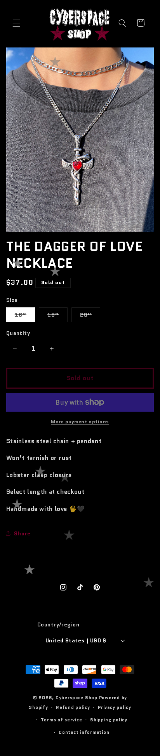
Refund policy (73, 707)
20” (90, 316)
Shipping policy (108, 720)
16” (25, 316)
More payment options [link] (80, 421)
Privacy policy (114, 707)
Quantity (18, 333)
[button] (16, 23)
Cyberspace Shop (76, 698)
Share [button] (22, 533)
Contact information (84, 732)
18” (57, 316)
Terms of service (61, 720)
